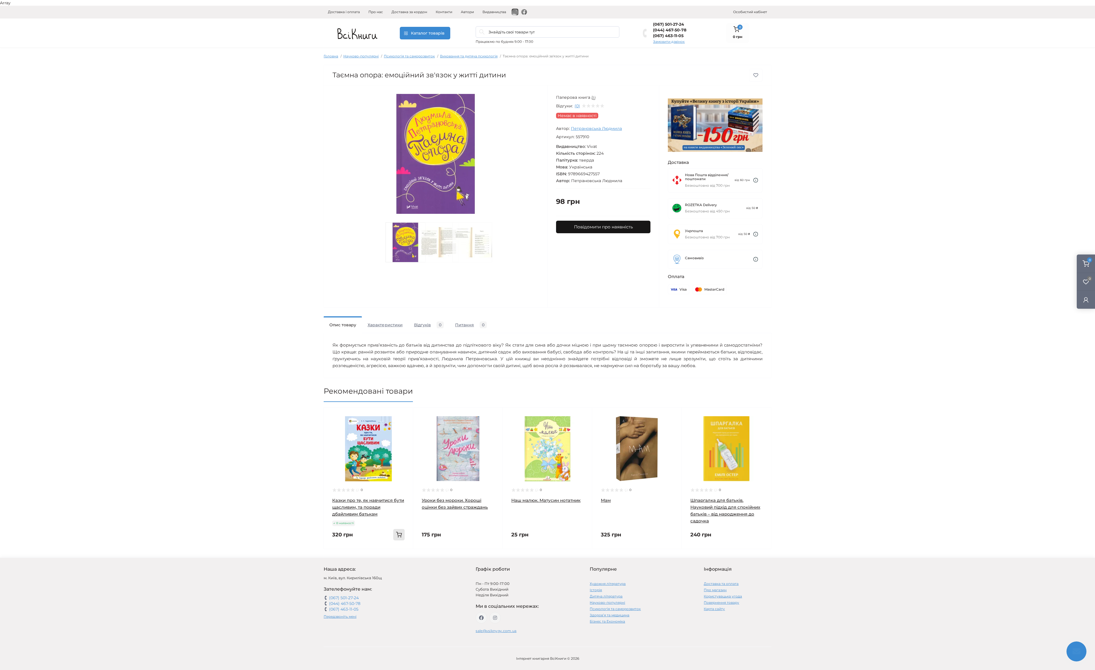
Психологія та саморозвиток (409, 56)
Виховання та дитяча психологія (469, 56)
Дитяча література (606, 596)
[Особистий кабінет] (1086, 300)
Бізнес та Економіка (607, 621)
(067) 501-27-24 (668, 24)
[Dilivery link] (755, 180)
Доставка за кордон (409, 12)
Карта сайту (714, 609)
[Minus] (342, 557)
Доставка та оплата (721, 584)
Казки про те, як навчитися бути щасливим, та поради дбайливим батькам (368, 507)
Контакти (444, 12)
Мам (606, 500)
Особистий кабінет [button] (750, 12)
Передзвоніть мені (340, 616)
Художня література (608, 584)
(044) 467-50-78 (669, 30)
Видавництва (494, 12)
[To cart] (399, 534)
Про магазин (715, 590)
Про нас (375, 12)
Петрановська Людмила (596, 128)
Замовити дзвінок (669, 41)
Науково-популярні (361, 56)
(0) (577, 106)
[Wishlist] (404, 427)
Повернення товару (721, 602)
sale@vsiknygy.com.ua (496, 631)
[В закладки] (756, 75)
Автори (467, 12)
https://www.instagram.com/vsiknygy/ (495, 617)
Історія (596, 590)
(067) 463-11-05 (668, 35)
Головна (331, 56)
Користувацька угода (723, 596)
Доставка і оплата (344, 12)
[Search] (482, 32)
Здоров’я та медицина (609, 615)
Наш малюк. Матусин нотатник (546, 500)
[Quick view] (404, 416)
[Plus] (395, 557)
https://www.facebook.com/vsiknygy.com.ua (481, 617)
